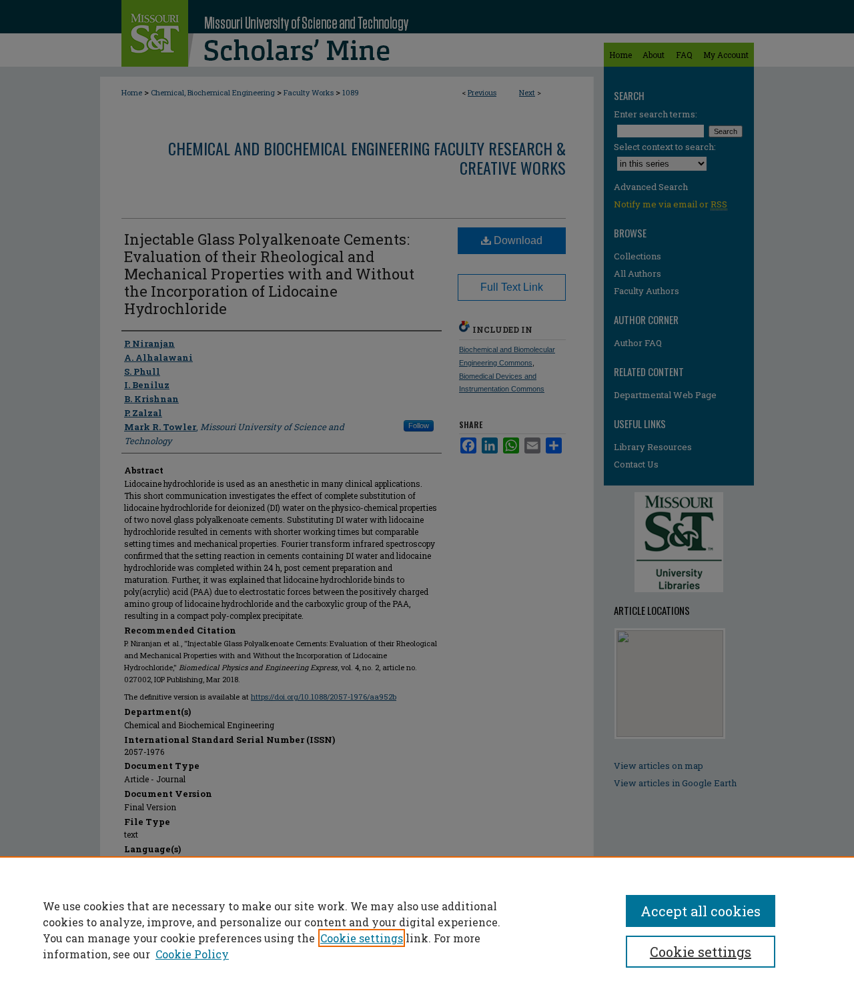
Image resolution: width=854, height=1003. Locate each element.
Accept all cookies (700, 911)
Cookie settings (361, 938)
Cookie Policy (192, 954)
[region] (427, 929)
